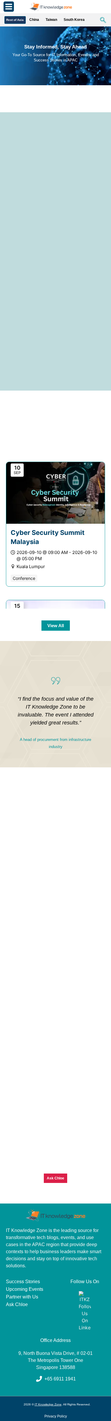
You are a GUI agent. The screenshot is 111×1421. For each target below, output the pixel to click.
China (34, 20)
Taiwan (51, 20)
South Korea (74, 20)
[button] (100, 20)
